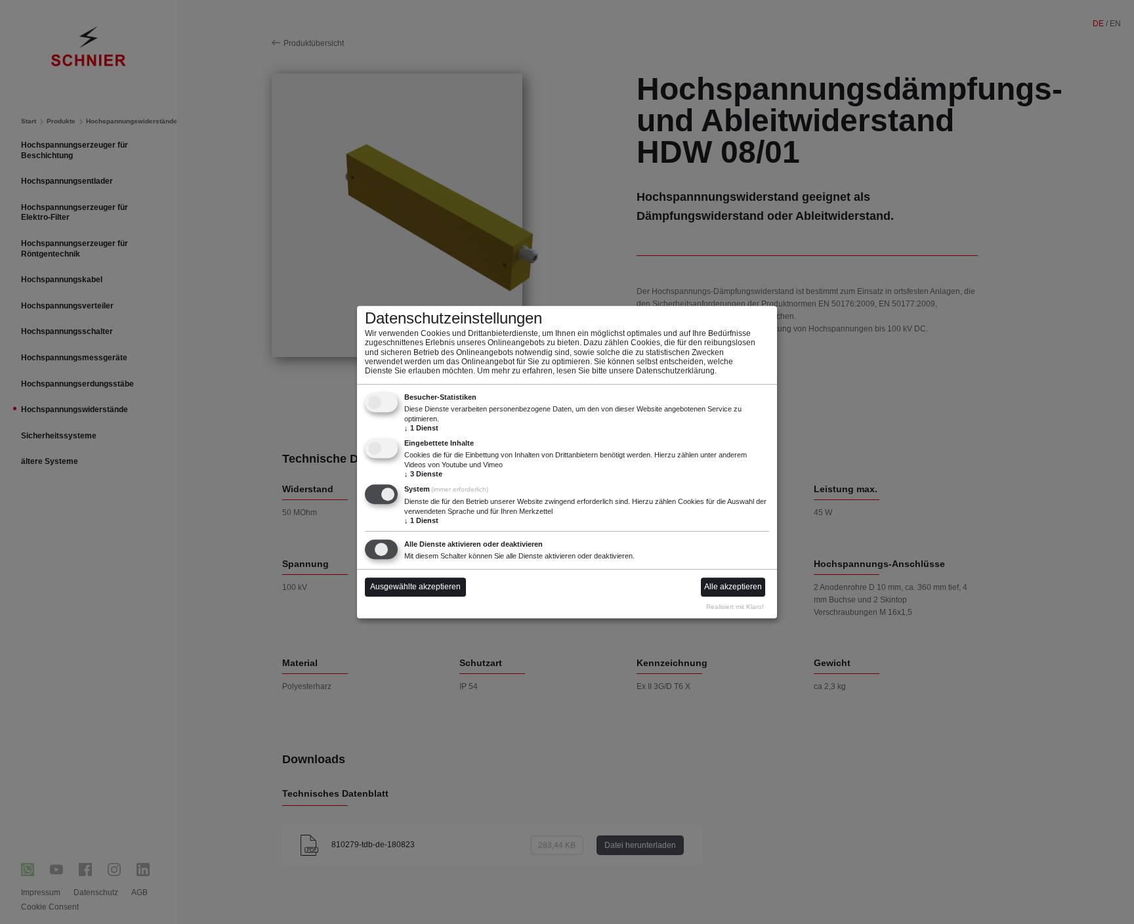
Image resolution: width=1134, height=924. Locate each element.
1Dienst (421, 428)
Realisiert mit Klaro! (735, 606)
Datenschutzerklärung (675, 371)
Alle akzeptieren (733, 587)
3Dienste (423, 474)
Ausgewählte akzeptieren (415, 587)
